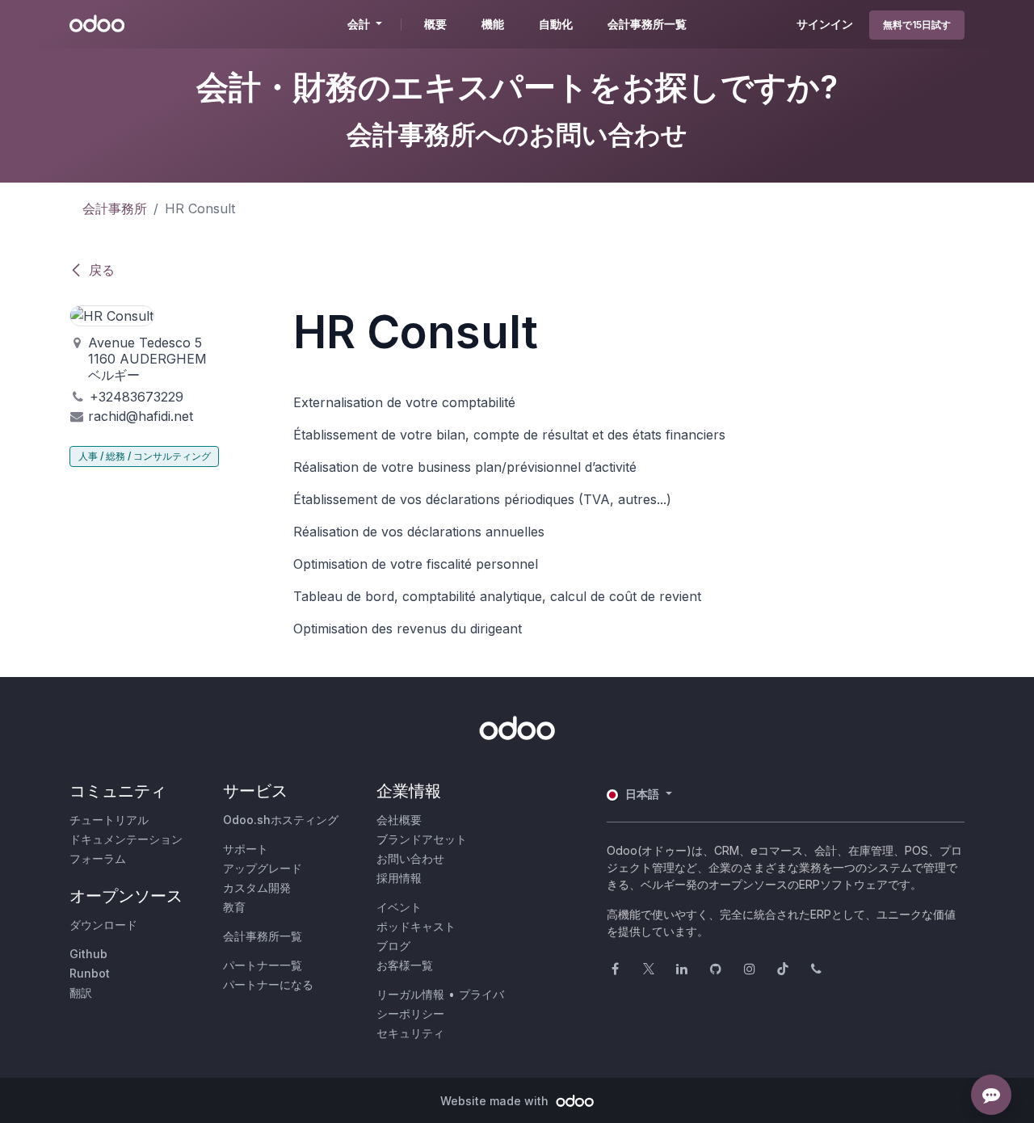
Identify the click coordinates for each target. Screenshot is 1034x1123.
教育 (234, 907)
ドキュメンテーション (126, 839)
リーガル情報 (410, 994)
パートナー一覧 (262, 965)
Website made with (496, 1101)
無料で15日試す (917, 25)
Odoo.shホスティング (280, 819)
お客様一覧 (404, 965)
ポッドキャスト (416, 926)
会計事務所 (114, 208)
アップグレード (262, 868)
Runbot (89, 973)
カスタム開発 (257, 887)
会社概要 (399, 819)
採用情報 (399, 878)
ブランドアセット (421, 839)
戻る (102, 270)
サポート (245, 849)
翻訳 (80, 992)
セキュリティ (410, 1033)
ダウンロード (103, 925)
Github (88, 954)
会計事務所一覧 (262, 936)
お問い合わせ (410, 858)
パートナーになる (268, 984)
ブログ (393, 946)
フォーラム (97, 858)
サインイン (825, 24)
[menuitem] (435, 24)
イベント (399, 907)
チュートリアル (109, 819)
